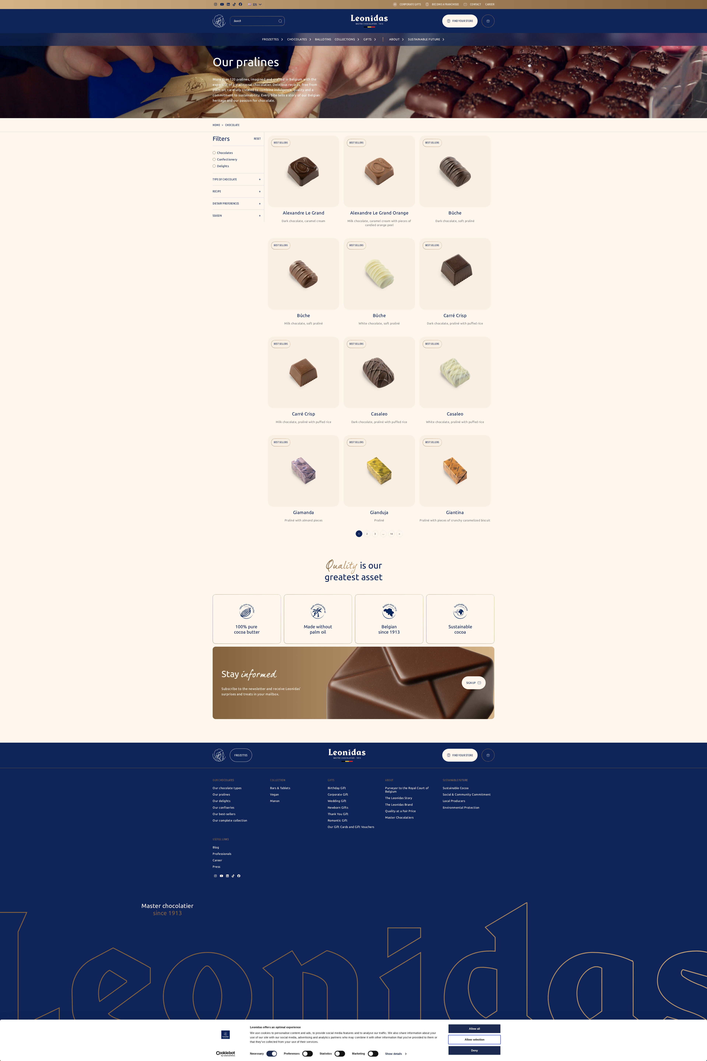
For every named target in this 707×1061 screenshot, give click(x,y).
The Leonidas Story (398, 798)
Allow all (474, 1028)
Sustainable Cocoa (456, 788)
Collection (277, 780)
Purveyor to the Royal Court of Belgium (407, 789)
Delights (223, 166)
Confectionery (227, 159)
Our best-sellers (224, 814)
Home (216, 125)
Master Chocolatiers (399, 817)
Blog (216, 847)
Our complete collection (230, 820)
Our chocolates (223, 780)
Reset (257, 138)
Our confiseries (223, 807)
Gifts (331, 780)
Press (216, 866)
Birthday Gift (337, 788)
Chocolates (225, 153)
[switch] (307, 1054)
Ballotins (323, 39)
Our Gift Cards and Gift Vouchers (351, 827)
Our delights (221, 801)
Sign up (471, 683)
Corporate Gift (338, 794)
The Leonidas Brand (399, 804)
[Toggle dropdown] (260, 4)
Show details (393, 1053)
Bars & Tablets (280, 788)
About (389, 780)
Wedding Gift (337, 801)
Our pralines (221, 794)
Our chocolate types (227, 788)
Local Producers (454, 801)
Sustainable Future (455, 780)
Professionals (222, 854)
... (383, 534)
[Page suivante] (399, 533)
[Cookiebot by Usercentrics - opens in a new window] (226, 1054)
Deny (474, 1050)
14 (391, 534)
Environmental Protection (461, 807)
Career (217, 860)
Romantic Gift (338, 820)
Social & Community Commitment (467, 794)
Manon (275, 801)
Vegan (274, 794)
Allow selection (474, 1039)
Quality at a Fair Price (400, 811)
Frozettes (240, 755)
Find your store (462, 21)
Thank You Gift (338, 814)
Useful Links (221, 839)
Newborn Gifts (338, 807)
